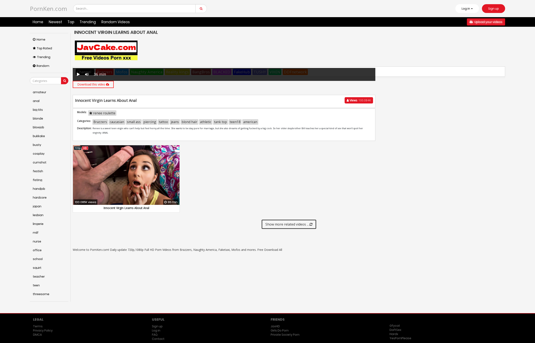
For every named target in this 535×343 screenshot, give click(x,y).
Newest (55, 21)
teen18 (235, 122)
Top (71, 21)
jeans (175, 122)
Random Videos (115, 21)
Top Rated (44, 48)
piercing (149, 122)
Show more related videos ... (287, 224)
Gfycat (395, 326)
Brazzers (100, 122)
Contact (158, 339)
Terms (38, 326)
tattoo (163, 122)
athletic (205, 122)
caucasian (117, 122)
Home (38, 21)
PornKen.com (48, 9)
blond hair (189, 122)
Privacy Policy (43, 330)
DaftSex (395, 330)
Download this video (91, 84)
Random (43, 66)
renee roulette (103, 113)
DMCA (37, 335)
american (250, 122)
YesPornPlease (400, 338)
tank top (220, 122)
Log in (156, 330)
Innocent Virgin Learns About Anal (126, 208)
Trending (88, 21)
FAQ (155, 335)
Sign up (493, 8)
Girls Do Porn (280, 330)
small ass (134, 122)
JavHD (275, 326)
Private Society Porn (285, 335)
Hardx (394, 334)
